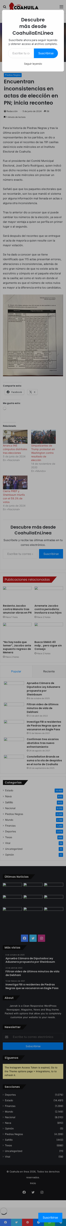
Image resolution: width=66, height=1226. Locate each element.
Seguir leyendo (33, 63)
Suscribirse (46, 53)
